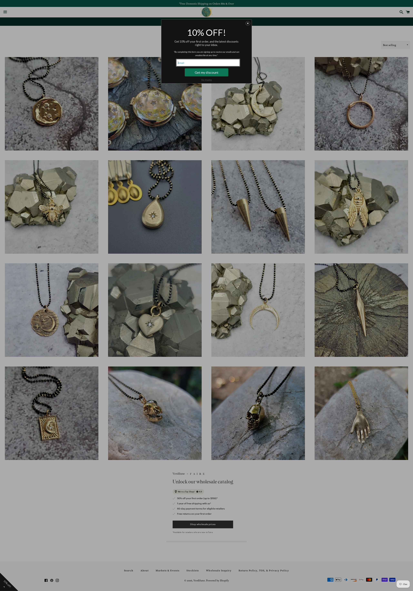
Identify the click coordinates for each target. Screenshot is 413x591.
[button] (248, 23)
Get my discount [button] (206, 72)
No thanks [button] (206, 79)
